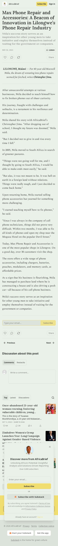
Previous (11, 343)
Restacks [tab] (21, 362)
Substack (15, 540)
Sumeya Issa (19, 422)
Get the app (43, 533)
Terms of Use (44, 503)
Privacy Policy (30, 509)
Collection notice (46, 526)
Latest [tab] (13, 397)
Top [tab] (5, 397)
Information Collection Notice (37, 506)
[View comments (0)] (12, 57)
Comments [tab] (9, 362)
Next (48, 343)
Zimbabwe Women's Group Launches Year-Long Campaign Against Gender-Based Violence (21, 436)
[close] (50, 447)
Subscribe (41, 4)
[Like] (5, 57)
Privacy (26, 526)
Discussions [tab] (24, 397)
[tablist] (14, 362)
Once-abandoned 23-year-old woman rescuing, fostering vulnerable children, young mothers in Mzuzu (20, 409)
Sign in (52, 4)
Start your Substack (21, 533)
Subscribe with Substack (31, 496)
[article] (29, 415)
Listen (52, 50)
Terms (34, 526)
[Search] (53, 397)
